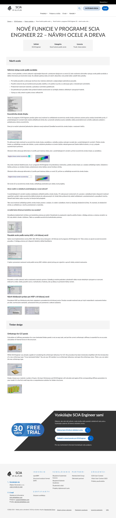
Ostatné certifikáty (39, 495)
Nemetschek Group (78, 476)
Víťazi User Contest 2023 (99, 478)
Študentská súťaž (58, 485)
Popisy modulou (29, 21)
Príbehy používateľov (98, 481)
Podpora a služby (54, 13)
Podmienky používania (81, 510)
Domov (9, 21)
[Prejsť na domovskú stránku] (14, 474)
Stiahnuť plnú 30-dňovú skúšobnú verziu (70, 430)
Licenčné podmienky (96, 510)
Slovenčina (103, 2)
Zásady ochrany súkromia (64, 510)
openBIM (36, 476)
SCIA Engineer (18, 21)
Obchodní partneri (78, 478)
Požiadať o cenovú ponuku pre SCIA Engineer (71, 438)
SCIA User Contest (97, 476)
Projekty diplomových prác (61, 488)
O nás (64, 13)
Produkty (43, 13)
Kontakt (72, 13)
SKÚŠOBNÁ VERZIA (91, 8)
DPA (107, 510)
